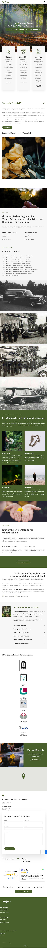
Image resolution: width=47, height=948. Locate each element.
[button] (44, 2)
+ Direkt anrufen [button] (23, 82)
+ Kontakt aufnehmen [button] (8, 83)
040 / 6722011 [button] (9, 859)
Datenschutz (2, 934)
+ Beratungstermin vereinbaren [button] (38, 86)
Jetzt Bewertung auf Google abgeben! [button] (23, 891)
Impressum (2, 933)
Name (6, 820)
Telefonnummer (7, 826)
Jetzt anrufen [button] (8, 127)
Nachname (26, 820)
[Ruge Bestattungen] (5, 2)
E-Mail (25, 826)
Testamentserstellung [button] (9, 596)
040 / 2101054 (31, 239)
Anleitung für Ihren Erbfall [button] (23, 596)
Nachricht (6, 832)
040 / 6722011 (8, 239)
